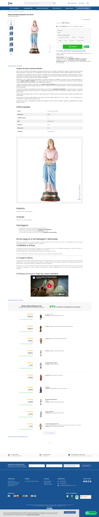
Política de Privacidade (33, 514)
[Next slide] (11, 53)
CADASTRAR (86, 465)
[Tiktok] (90, 481)
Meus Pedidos (47, 481)
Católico (16, 11)
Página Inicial (10, 11)
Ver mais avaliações (49, 433)
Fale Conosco (11, 485)
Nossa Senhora (22, 11)
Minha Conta (47, 482)
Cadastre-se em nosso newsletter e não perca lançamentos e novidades (17, 466)
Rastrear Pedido (48, 484)
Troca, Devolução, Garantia (31, 481)
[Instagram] (86, 481)
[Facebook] (84, 481)
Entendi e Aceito (70, 512)
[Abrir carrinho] (88, 3)
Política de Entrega (13, 484)
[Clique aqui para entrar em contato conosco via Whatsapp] (91, 513)
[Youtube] (88, 481)
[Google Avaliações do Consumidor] (85, 497)
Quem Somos (11, 481)
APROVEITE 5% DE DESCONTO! (16, 464)
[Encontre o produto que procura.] (54, 3)
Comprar (74, 46)
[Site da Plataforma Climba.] (49, 508)
